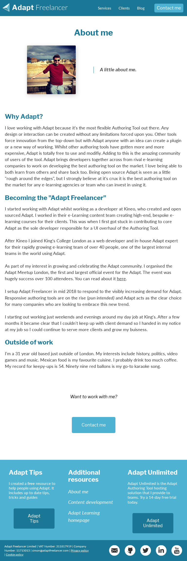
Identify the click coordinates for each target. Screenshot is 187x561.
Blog (141, 7)
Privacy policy (80, 550)
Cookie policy (14, 554)
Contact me (169, 7)
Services (104, 7)
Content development (90, 501)
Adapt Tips (34, 518)
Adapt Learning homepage (84, 516)
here (121, 278)
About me (78, 491)
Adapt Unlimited (153, 523)
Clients (124, 7)
